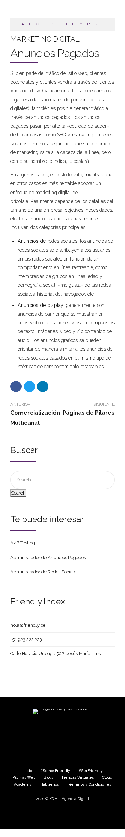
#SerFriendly (90, 771)
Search (18, 493)
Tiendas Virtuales (77, 777)
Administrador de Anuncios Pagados (48, 557)
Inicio (27, 771)
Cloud (107, 777)
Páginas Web (23, 777)
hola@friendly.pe (27, 625)
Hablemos (49, 784)
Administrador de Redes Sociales (44, 571)
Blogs (48, 777)
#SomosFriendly (55, 771)
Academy (23, 784)
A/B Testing (22, 542)
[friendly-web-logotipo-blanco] (63, 726)
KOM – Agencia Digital (69, 799)
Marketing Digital (45, 39)
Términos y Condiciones (89, 784)
